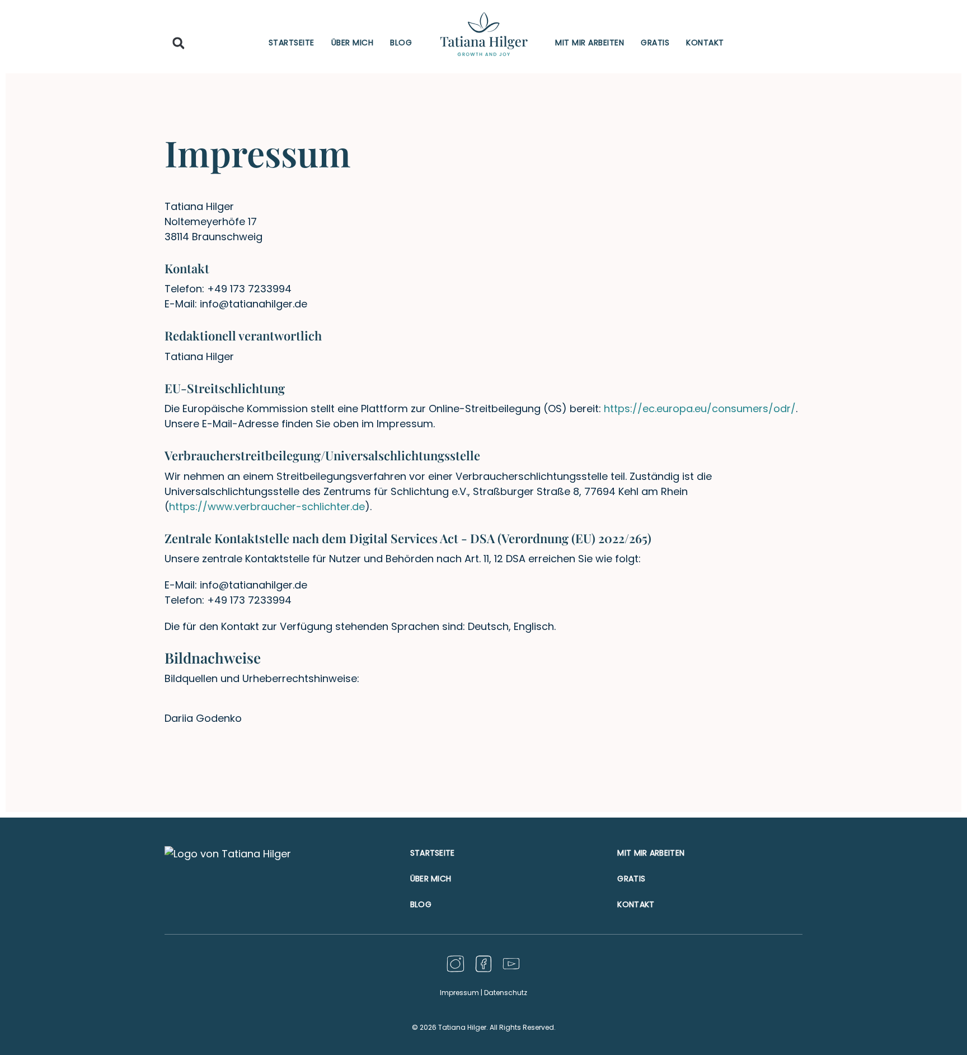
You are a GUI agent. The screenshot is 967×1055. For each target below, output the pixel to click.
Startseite (291, 42)
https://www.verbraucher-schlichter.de (267, 507)
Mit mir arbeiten (589, 42)
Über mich (352, 42)
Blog (401, 42)
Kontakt (705, 42)
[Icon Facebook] (483, 964)
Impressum (459, 992)
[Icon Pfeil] (511, 964)
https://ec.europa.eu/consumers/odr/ (700, 409)
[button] (179, 43)
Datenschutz (505, 992)
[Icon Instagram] (455, 964)
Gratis (655, 42)
